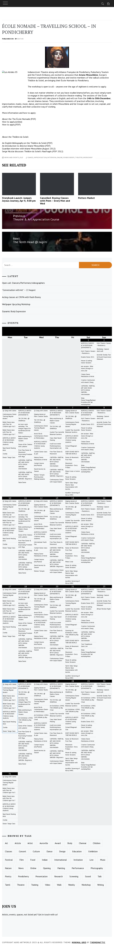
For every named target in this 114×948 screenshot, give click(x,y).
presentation (41, 876)
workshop (87, 157)
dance (30, 157)
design (62, 851)
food (32, 859)
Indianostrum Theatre (38, 72)
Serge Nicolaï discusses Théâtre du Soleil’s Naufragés (27, 151)
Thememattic (97, 942)
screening (74, 876)
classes (8, 851)
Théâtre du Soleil (36, 80)
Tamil (7, 884)
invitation (78, 859)
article (18, 843)
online (60, 157)
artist (30, 843)
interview (51, 157)
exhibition (93, 851)
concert (22, 851)
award (58, 843)
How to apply (8, 121)
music (102, 859)
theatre (79, 157)
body (69, 843)
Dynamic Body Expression (14, 311)
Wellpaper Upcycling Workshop (16, 304)
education (77, 851)
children (96, 843)
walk (59, 884)
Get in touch (44, 914)
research (58, 876)
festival (9, 859)
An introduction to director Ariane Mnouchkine (23, 145)
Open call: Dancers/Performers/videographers (23, 282)
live (91, 859)
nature (8, 868)
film (21, 859)
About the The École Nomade (16, 119)
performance (78, 868)
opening (47, 868)
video (47, 884)
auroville (44, 843)
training (34, 884)
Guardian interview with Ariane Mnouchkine (22, 148)
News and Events (11, 157)
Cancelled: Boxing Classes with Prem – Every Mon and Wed (55, 200)
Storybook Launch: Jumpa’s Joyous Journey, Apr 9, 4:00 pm (19, 199)
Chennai (82, 843)
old (21, 157)
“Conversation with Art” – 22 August (19, 290)
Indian (45, 859)
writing (100, 884)
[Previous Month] (10, 331)
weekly (71, 884)
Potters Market (86, 198)
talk (99, 876)
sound (88, 876)
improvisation (40, 157)
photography (97, 868)
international (60, 859)
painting (61, 868)
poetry (8, 876)
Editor (20, 39)
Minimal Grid (79, 942)
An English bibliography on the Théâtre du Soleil (24, 143)
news (21, 868)
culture (36, 851)
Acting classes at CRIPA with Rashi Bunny (21, 297)
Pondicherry (68, 157)
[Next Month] (104, 331)
